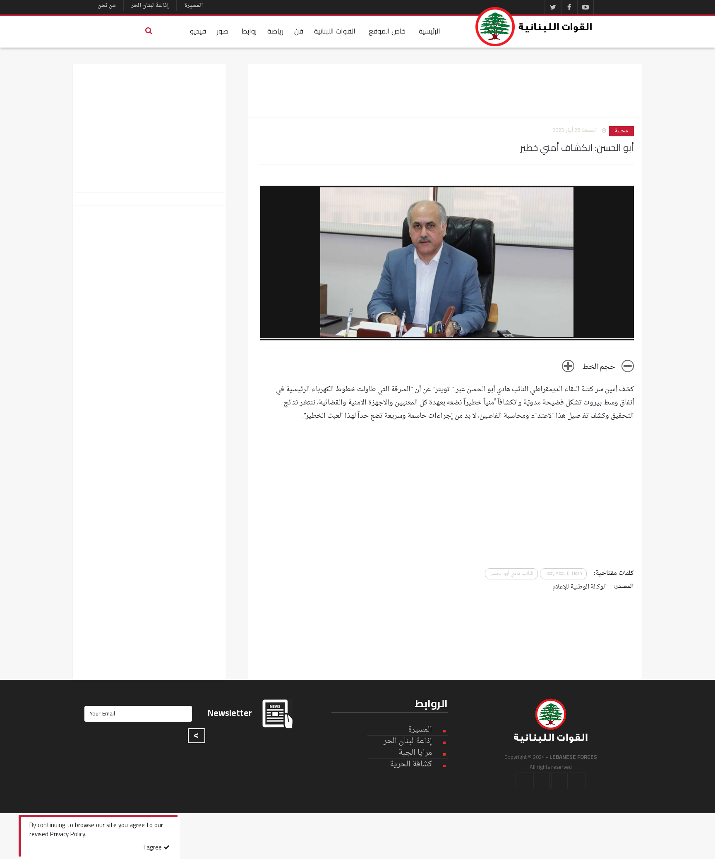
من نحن (107, 5)
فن (298, 31)
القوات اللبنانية (334, 31)
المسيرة (193, 5)
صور (222, 31)
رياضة (275, 31)
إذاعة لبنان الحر (150, 5)
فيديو (198, 31)
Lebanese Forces (534, 26)
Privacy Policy (67, 835)
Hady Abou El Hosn (563, 573)
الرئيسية (429, 31)
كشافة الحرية (411, 764)
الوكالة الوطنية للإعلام (579, 587)
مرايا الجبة (415, 753)
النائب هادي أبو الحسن (511, 573)
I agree (153, 848)
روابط (249, 31)
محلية (621, 131)
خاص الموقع (387, 31)
